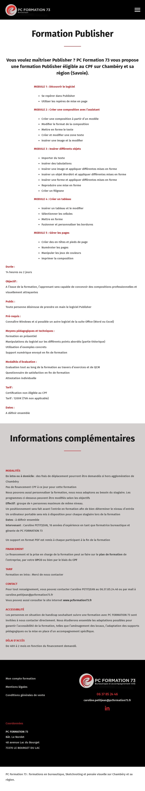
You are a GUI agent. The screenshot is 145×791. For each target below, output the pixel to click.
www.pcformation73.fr (77, 600)
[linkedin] (107, 708)
